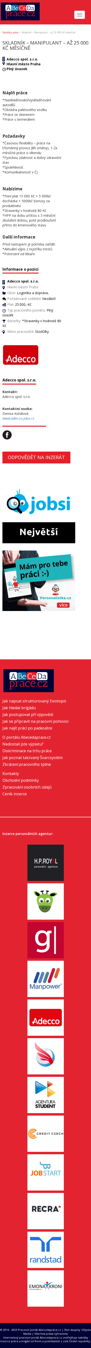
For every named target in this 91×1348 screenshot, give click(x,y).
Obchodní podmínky (20, 780)
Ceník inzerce (14, 794)
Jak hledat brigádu (19, 707)
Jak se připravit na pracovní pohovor (35, 721)
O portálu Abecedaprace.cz (26, 737)
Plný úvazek (17, 69)
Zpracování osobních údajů (27, 787)
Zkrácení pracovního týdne (26, 764)
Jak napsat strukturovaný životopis (34, 701)
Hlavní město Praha (24, 64)
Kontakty (10, 773)
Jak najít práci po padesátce (27, 728)
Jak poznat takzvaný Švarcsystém (32, 757)
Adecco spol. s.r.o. (22, 59)
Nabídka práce (10, 32)
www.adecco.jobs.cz (18, 418)
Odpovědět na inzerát (36, 457)
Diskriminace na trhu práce (27, 750)
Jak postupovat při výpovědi (27, 714)
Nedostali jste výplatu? (22, 744)
